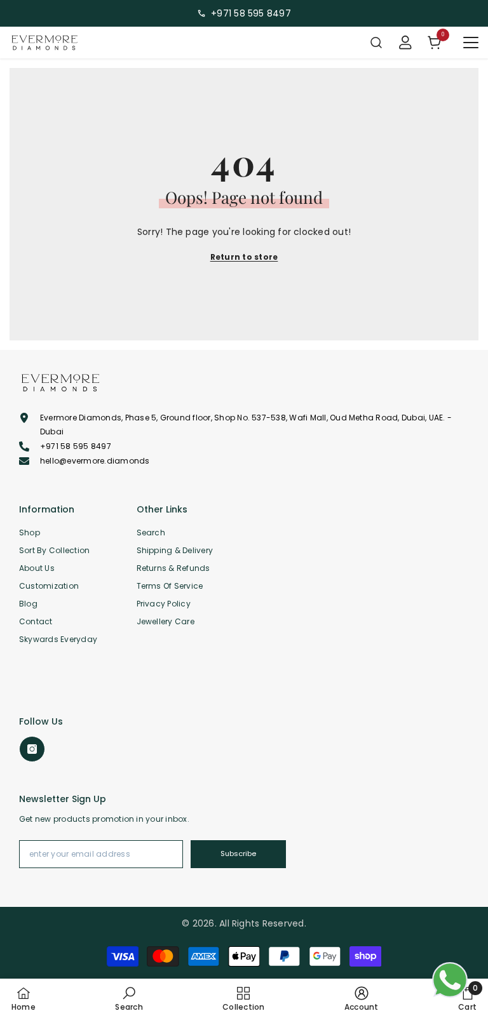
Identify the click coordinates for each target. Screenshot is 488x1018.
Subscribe (238, 853)
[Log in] (405, 43)
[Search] (376, 42)
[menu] (470, 42)
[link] (129, 998)
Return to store (244, 256)
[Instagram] (32, 749)
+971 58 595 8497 (251, 13)
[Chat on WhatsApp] (449, 979)
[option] (244, 13)
